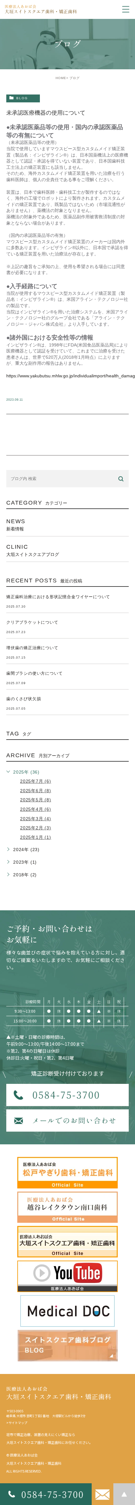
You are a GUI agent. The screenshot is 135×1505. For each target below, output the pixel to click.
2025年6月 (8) (35, 790)
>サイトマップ (16, 1422)
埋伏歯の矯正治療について (32, 647)
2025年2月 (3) (35, 827)
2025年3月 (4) (35, 818)
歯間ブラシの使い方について (34, 673)
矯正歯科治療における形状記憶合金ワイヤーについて (58, 596)
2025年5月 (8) (35, 799)
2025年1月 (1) (35, 837)
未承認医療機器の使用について (45, 113)
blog (22, 98)
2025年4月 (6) (35, 809)
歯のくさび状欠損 (23, 698)
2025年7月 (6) (35, 781)
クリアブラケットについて (32, 622)
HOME (61, 78)
